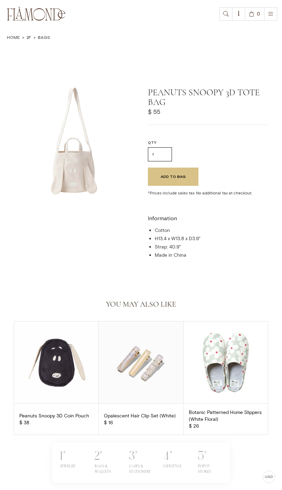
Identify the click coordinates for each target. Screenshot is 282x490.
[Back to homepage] (36, 14)
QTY (152, 142)
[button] (226, 14)
